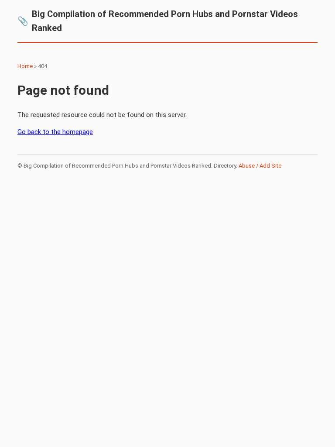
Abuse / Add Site (260, 165)
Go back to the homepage (55, 132)
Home (25, 66)
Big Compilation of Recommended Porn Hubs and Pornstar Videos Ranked (157, 21)
